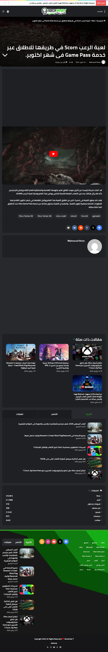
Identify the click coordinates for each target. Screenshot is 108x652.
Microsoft (89, 547)
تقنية (89, 569)
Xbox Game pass (99, 551)
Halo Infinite (100, 547)
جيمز (81, 569)
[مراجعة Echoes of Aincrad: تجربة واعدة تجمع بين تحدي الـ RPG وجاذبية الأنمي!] (54, 352)
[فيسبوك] (99, 227)
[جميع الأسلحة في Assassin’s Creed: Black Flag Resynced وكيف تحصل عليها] (94, 439)
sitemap (54, 643)
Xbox (93, 20)
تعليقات (19, 414)
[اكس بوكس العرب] (54, 11)
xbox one (60, 216)
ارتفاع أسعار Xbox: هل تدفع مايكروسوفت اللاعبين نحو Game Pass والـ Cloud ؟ (88, 365)
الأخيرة (89, 414)
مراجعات (96, 516)
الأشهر (54, 414)
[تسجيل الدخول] (8, 12)
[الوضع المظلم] (3, 12)
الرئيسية (100, 20)
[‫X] (93, 227)
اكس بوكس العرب (85, 565)
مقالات (97, 520)
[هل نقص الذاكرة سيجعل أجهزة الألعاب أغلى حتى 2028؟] (94, 462)
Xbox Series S (44, 216)
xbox (73, 216)
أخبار (98, 500)
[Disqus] (54, 295)
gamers (94, 542)
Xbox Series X (25, 216)
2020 (103, 542)
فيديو (97, 512)
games (96, 216)
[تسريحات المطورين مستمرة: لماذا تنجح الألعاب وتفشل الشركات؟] (94, 451)
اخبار (88, 560)
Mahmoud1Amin (95, 62)
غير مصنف (96, 508)
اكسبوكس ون (99, 569)
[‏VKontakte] (74, 227)
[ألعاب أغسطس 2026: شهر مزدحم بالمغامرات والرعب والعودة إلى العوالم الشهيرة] (94, 427)
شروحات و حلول (94, 504)
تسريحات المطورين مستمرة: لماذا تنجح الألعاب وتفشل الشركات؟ (59, 447)
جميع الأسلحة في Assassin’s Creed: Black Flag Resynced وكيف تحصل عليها (54, 435)
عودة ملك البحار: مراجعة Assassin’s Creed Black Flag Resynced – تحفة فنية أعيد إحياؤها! (20, 365)
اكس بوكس (100, 565)
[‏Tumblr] (87, 227)
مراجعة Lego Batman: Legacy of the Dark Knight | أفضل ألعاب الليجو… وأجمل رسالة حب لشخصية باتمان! (55, 3)
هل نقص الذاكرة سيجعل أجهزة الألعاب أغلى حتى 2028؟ (62, 459)
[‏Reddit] (80, 227)
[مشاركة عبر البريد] (68, 227)
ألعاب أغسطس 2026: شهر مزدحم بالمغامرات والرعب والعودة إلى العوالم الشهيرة (51, 424)
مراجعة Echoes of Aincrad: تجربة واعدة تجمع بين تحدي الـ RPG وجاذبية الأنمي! (56, 365)
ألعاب (96, 560)
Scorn (84, 216)
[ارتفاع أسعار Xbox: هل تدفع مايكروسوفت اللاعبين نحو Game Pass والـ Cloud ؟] (87, 352)
